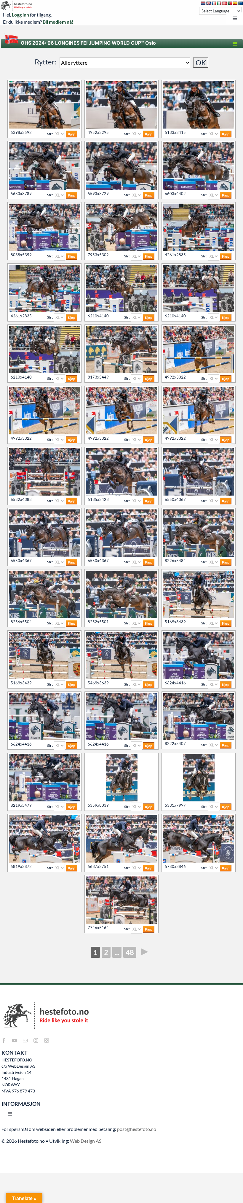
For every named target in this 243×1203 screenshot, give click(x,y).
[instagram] (35, 1040)
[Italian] (219, 3)
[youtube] (14, 1040)
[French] (214, 3)
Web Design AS (85, 1141)
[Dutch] (203, 3)
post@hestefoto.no (136, 1129)
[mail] (25, 1040)
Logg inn (20, 14)
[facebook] (3, 1040)
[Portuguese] (230, 3)
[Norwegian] (224, 3)
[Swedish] (240, 3)
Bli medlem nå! (58, 22)
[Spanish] (235, 3)
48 (130, 952)
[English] (208, 3)
